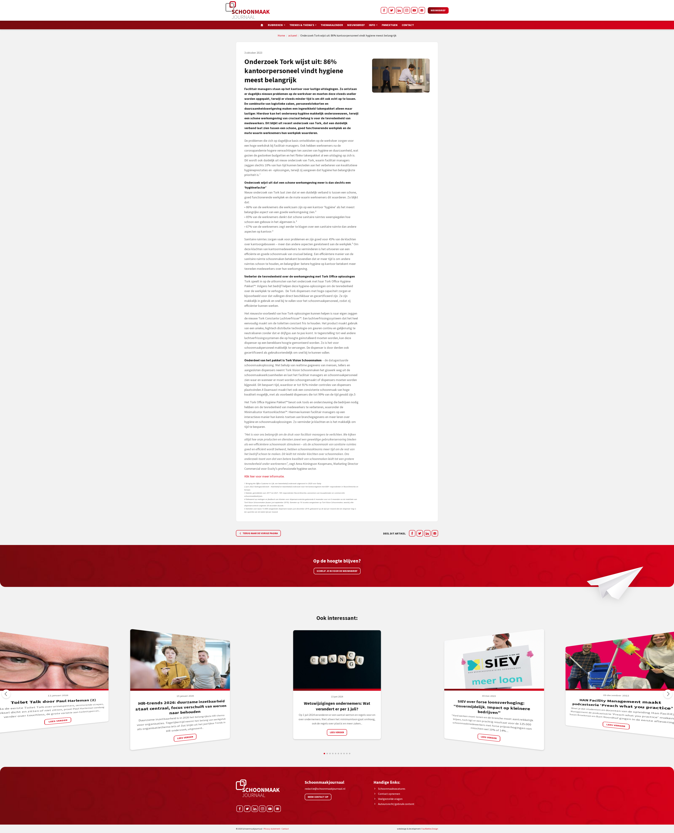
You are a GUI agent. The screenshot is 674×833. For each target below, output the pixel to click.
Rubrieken (275, 25)
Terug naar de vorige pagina (260, 533)
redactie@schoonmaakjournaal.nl (325, 788)
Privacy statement (272, 828)
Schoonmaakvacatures (391, 788)
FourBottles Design (417, 828)
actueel (292, 35)
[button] (667, 694)
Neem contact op (318, 796)
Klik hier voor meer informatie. (264, 476)
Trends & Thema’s (301, 25)
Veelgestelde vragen (390, 799)
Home (281, 35)
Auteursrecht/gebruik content (396, 804)
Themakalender (332, 25)
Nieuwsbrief (438, 10)
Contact (408, 25)
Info (372, 25)
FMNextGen (390, 25)
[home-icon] (262, 25)
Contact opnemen (389, 793)
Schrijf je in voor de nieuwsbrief (337, 571)
